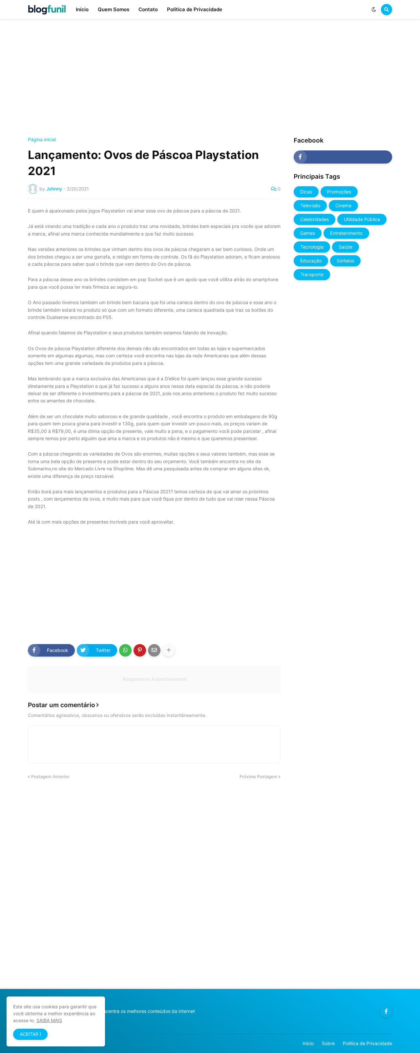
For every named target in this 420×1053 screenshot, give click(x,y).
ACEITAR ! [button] (30, 1034)
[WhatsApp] (125, 650)
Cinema (343, 205)
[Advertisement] (210, 78)
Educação (311, 260)
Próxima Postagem (258, 776)
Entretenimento (346, 233)
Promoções (339, 191)
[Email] (154, 650)
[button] (374, 9)
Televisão (310, 205)
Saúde (345, 247)
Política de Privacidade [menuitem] (194, 9)
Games (307, 233)
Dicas (306, 191)
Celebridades (314, 219)
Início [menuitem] (82, 9)
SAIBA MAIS (49, 1020)
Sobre (328, 1043)
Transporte (312, 274)
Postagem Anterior (50, 776)
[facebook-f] (343, 157)
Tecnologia (312, 247)
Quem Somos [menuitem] (113, 9)
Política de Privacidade (367, 1043)
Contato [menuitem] (148, 9)
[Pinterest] (140, 650)
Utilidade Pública (362, 219)
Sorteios (345, 260)
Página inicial (42, 139)
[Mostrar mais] (168, 650)
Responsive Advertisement (154, 679)
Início (308, 1043)
